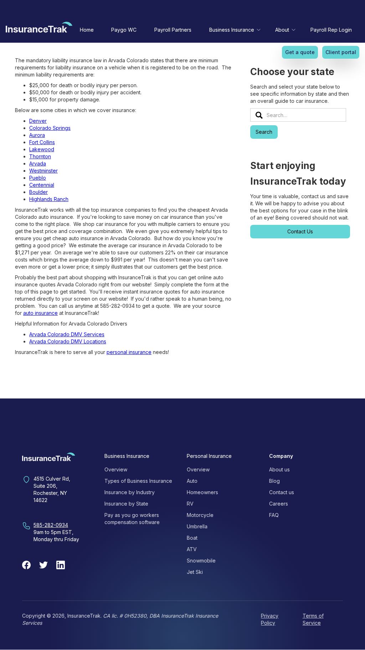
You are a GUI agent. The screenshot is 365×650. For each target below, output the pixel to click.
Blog (274, 481)
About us (279, 469)
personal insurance (129, 352)
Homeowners (202, 492)
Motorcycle (200, 515)
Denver (38, 121)
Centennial (41, 185)
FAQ (274, 515)
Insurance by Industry (129, 492)
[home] (39, 29)
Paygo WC (124, 30)
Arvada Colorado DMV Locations (67, 341)
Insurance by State (126, 504)
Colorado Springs (50, 128)
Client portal (340, 52)
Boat (192, 538)
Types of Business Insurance (138, 481)
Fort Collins (42, 142)
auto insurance (40, 313)
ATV (192, 549)
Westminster (43, 171)
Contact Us (300, 231)
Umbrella (197, 526)
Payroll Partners (172, 30)
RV (190, 504)
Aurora (37, 135)
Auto (192, 481)
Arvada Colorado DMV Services (66, 334)
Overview (115, 469)
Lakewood (41, 149)
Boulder (38, 192)
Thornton (40, 156)
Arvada (37, 163)
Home (87, 30)
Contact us (281, 492)
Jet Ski (195, 572)
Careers (278, 504)
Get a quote (300, 52)
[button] (233, 30)
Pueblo (37, 178)
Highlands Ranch (48, 199)
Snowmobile (201, 560)
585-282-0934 (51, 525)
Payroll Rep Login (331, 30)
